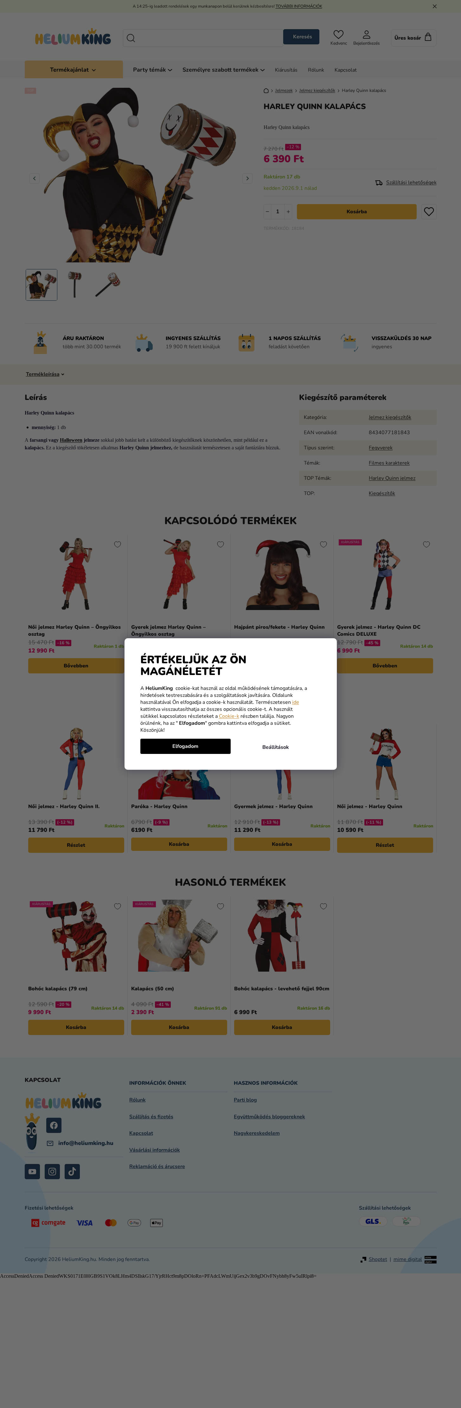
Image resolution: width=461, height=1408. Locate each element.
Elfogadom (185, 746)
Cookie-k (229, 716)
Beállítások (275, 747)
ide (295, 702)
